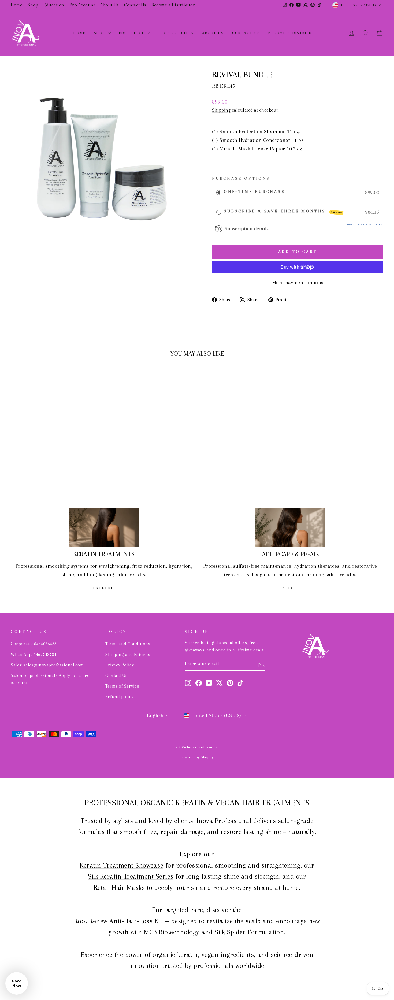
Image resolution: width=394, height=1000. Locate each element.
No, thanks (197, 528)
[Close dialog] (254, 421)
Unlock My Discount (197, 505)
